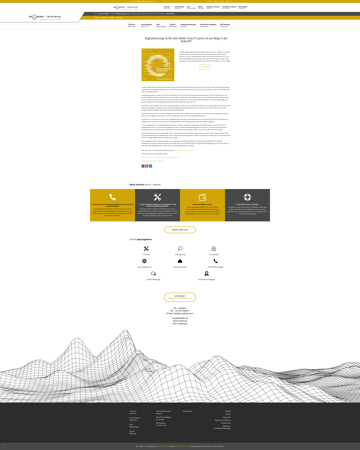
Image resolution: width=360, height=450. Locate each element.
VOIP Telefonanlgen (134, 426)
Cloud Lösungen (180, 267)
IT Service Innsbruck (132, 412)
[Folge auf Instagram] (146, 166)
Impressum (227, 417)
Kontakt (222, 1)
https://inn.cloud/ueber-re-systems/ (153, 161)
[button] (4, 446)
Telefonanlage (191, 7)
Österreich (167, 7)
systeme (213, 7)
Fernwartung (170, 14)
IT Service (146, 254)
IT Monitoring (180, 254)
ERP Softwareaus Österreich (161, 424)
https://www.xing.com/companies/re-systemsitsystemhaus (160, 157)
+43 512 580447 (182, 311)
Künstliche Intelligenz (206, 279)
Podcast (216, 1)
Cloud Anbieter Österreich (134, 419)
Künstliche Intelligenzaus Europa (163, 418)
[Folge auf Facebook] (143, 166)
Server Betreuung (144, 267)
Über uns (228, 1)
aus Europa (229, 7)
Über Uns (119, 18)
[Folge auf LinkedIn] (150, 166)
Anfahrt (228, 414)
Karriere (210, 1)
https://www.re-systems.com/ (183, 150)
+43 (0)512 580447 (136, 1)
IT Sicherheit (214, 254)
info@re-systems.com (122, 14)
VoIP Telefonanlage (215, 267)
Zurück (205, 67)
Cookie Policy (226, 423)
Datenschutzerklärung (223, 420)
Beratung (201, 7)
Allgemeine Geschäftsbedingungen (222, 427)
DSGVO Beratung (153, 279)
